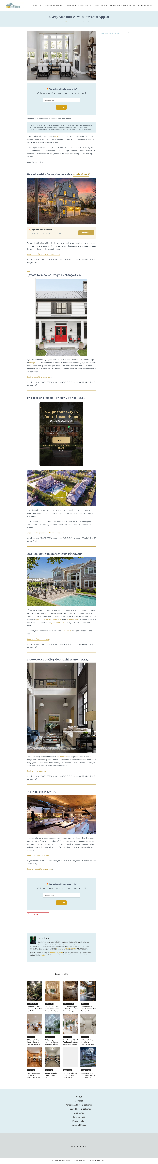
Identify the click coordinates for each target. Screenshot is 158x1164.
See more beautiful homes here (39, 869)
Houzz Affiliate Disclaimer (79, 1109)
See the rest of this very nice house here (43, 254)
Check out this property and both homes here (45, 533)
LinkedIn (43, 955)
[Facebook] (77, 1146)
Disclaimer (79, 1113)
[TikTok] (86, 1146)
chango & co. (34, 362)
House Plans (79, 5)
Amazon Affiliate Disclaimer (79, 1105)
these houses (59, 136)
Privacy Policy (78, 1121)
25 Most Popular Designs (56, 952)
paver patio (66, 631)
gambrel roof (81, 174)
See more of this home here (38, 639)
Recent (146, 5)
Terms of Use (79, 1117)
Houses (92, 21)
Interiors (88, 5)
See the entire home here (37, 771)
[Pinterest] (80, 1146)
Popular (113, 5)
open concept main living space (48, 619)
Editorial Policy (79, 1125)
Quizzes (140, 5)
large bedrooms (73, 619)
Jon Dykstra (69, 21)
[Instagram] (74, 1146)
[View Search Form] (151, 5)
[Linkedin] (72, 1146)
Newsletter (127, 5)
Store (134, 5)
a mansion (62, 756)
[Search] (129, 33)
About (79, 1096)
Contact (79, 1100)
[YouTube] (83, 1146)
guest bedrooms (57, 622)
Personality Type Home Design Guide (66, 948)
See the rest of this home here (39, 377)
